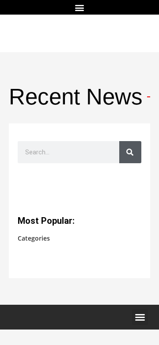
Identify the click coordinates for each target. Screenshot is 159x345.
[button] (79, 7)
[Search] (130, 152)
